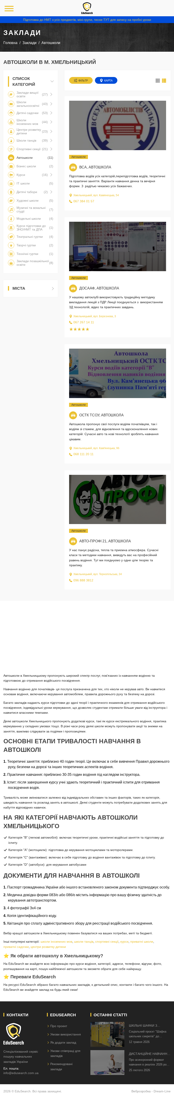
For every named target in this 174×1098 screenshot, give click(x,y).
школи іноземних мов (56, 941)
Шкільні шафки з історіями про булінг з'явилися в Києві (147, 1026)
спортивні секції (106, 941)
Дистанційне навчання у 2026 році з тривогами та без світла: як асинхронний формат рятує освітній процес (149, 1054)
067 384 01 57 (83, 201)
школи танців (83, 941)
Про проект (58, 1026)
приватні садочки (16, 947)
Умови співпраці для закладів (65, 1053)
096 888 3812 (83, 580)
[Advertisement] (87, 632)
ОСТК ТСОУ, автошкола (101, 415)
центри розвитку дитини (48, 947)
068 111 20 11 (83, 454)
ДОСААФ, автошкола (99, 288)
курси (124, 941)
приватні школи (141, 941)
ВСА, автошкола (95, 167)
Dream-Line (162, 1091)
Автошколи (78, 157)
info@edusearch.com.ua (21, 1073)
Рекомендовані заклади (61, 1066)
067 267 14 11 (83, 322)
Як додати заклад (63, 1042)
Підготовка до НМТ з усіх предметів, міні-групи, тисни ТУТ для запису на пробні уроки (87, 19)
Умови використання (65, 1034)
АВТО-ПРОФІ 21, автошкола (105, 541)
